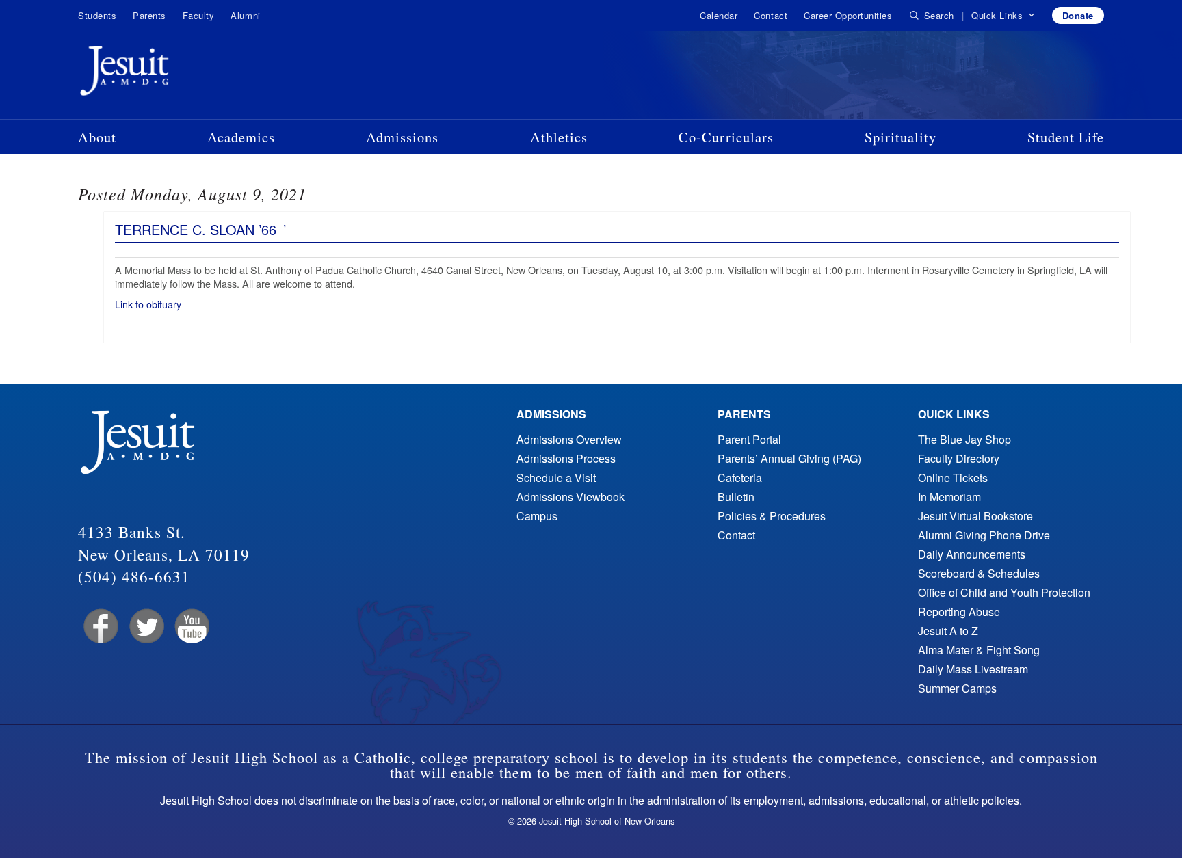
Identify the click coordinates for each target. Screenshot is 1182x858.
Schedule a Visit (556, 477)
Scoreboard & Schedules (979, 573)
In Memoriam (949, 497)
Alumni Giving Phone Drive (984, 535)
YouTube (191, 626)
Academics (241, 136)
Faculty (199, 15)
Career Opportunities (848, 15)
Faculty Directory (958, 458)
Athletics (559, 136)
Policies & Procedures (772, 516)
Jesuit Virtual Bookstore (975, 516)
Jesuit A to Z (948, 631)
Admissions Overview (569, 439)
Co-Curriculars (726, 136)
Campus (536, 516)
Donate (1078, 15)
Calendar (718, 15)
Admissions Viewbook (570, 497)
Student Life (1065, 136)
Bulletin (736, 497)
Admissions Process (566, 458)
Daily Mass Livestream (973, 669)
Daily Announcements (971, 554)
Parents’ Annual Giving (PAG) (789, 458)
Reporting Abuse (959, 611)
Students (97, 15)
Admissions (402, 136)
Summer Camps (957, 688)
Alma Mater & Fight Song (979, 650)
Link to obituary (149, 304)
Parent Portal (749, 439)
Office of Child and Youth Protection (1004, 592)
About (97, 136)
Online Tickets (953, 477)
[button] (1003, 15)
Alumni (245, 15)
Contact (770, 15)
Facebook (99, 626)
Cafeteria (740, 477)
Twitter (145, 626)
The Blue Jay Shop (964, 439)
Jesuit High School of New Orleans (174, 74)
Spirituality (900, 136)
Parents (149, 15)
